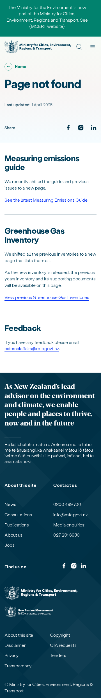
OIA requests (63, 645)
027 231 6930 (66, 535)
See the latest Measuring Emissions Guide (46, 199)
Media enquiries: (69, 525)
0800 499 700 (67, 504)
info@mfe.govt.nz (70, 514)
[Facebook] (68, 128)
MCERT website (47, 26)
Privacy (11, 655)
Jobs (9, 545)
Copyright (60, 635)
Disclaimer (15, 645)
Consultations (18, 514)
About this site (18, 635)
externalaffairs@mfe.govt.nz (31, 348)
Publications (16, 525)
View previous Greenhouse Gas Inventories (46, 297)
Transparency (18, 665)
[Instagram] (81, 128)
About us (13, 535)
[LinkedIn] (94, 128)
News (10, 504)
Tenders (58, 655)
